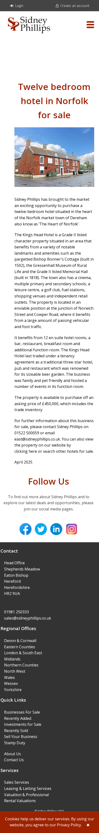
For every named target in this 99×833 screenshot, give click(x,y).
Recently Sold (16, 730)
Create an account (74, 5)
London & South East (23, 652)
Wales (9, 677)
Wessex (11, 683)
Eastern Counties (19, 646)
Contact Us (14, 759)
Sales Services (16, 782)
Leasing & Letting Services (27, 788)
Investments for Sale (22, 724)
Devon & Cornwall (20, 640)
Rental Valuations (20, 800)
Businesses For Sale (22, 712)
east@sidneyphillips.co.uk (37, 439)
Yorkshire (13, 689)
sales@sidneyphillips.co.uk (27, 618)
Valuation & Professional (26, 794)
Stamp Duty (14, 742)
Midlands (12, 659)
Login (18, 5)
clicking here (25, 451)
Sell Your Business (20, 736)
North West (14, 671)
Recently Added (17, 718)
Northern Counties (21, 665)
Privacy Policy (69, 824)
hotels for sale (80, 451)
